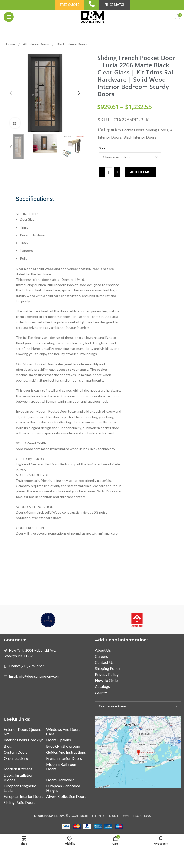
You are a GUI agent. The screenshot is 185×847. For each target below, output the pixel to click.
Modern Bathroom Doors (61, 766)
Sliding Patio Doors (19, 802)
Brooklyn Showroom (63, 746)
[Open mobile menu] (8, 17)
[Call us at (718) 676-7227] (92, 4)
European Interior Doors (24, 796)
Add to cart (140, 172)
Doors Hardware (60, 779)
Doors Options (58, 740)
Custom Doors (16, 752)
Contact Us (104, 662)
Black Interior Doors (72, 44)
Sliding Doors (157, 130)
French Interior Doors (64, 758)
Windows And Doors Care (63, 731)
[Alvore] (48, 620)
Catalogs (102, 686)
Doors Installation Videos (18, 777)
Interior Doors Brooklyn (23, 740)
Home (11, 44)
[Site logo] (92, 16)
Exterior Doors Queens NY (22, 731)
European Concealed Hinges (63, 788)
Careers (101, 656)
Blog (8, 746)
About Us (103, 650)
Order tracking (16, 758)
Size (102, 148)
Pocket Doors (133, 130)
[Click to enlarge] (15, 123)
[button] (11, 93)
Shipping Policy (107, 668)
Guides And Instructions (66, 752)
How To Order (107, 680)
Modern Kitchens (18, 768)
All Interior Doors (36, 44)
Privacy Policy (107, 674)
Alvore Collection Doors (66, 796)
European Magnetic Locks (20, 788)
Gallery (101, 692)
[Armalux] (136, 620)
